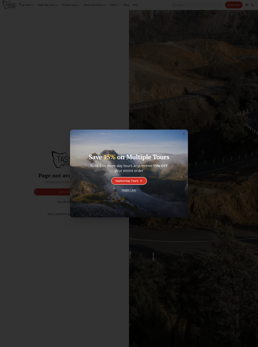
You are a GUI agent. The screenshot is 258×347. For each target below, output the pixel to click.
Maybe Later (129, 190)
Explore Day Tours (127, 180)
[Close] (183, 133)
